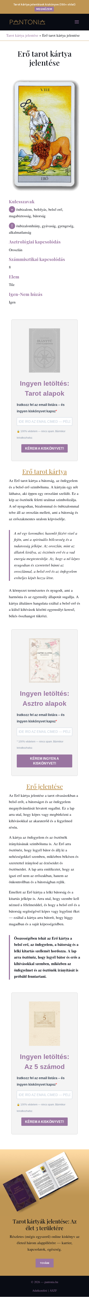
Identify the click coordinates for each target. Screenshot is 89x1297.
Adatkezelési (39, 1290)
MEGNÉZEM (44, 9)
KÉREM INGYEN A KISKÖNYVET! (44, 761)
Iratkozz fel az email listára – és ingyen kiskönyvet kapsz (41, 408)
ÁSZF (53, 1290)
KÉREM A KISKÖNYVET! (44, 448)
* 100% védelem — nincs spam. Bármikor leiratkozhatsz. (40, 745)
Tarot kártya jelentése (22, 35)
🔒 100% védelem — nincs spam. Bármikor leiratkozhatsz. (41, 434)
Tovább (44, 1263)
